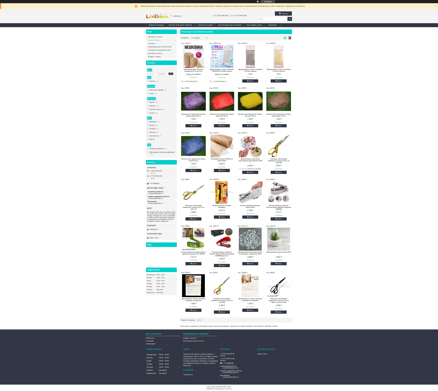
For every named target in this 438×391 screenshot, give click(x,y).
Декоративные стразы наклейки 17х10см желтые (279, 70)
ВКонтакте (150, 338)
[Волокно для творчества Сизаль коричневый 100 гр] (278, 101)
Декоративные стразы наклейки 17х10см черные (250, 70)
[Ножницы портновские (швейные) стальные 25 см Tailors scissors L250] (278, 285)
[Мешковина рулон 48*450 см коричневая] (222, 146)
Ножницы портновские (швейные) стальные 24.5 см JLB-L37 (193, 207)
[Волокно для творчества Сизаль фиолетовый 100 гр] (193, 101)
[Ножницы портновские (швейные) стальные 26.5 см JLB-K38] (222, 285)
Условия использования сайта (159, 50)
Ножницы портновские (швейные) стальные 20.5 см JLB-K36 (278, 160)
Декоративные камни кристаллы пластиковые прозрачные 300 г (250, 253)
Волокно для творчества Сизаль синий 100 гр (193, 160)
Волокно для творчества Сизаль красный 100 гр (222, 115)
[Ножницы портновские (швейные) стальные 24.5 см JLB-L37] (193, 192)
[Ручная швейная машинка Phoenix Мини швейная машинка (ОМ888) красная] (222, 239)
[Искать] (289, 19)
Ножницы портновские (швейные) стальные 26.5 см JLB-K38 (222, 300)
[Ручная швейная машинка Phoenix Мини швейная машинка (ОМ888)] (278, 192)
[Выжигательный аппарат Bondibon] (222, 192)
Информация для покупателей (159, 47)
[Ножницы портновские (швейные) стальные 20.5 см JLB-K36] (278, 146)
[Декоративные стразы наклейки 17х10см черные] (250, 56)
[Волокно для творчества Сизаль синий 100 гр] (193, 146)
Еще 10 (151, 139)
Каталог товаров (154, 40)
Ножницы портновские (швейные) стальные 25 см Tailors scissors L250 (279, 300)
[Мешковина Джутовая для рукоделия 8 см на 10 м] (193, 56)
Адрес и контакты (190, 338)
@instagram (151, 344)
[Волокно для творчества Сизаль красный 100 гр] (222, 101)
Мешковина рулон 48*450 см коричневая (222, 160)
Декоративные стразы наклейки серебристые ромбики (250, 299)
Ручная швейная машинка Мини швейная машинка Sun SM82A (193, 253)
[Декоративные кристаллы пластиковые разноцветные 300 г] (250, 146)
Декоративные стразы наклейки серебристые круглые (193, 299)
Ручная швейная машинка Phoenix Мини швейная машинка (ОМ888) (278, 207)
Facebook (150, 341)
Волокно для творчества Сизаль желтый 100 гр (250, 115)
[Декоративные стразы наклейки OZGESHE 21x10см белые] (222, 56)
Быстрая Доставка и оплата (230, 25)
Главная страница (156, 25)
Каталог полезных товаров (180, 25)
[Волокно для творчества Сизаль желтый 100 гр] (250, 101)
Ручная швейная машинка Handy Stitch (250, 206)
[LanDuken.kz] (159, 18)
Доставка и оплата (155, 37)
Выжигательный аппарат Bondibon (222, 206)
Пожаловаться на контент (223, 389)
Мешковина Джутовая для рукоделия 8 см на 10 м (193, 70)
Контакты (151, 43)
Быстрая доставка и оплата (193, 341)
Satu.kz (229, 387)
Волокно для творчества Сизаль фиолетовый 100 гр (193, 115)
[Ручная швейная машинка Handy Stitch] (250, 192)
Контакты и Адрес (205, 25)
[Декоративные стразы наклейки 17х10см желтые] (278, 56)
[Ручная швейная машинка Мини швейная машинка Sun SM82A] (193, 239)
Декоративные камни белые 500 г (279, 253)
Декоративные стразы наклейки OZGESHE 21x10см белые (222, 70)
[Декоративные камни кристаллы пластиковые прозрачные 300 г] (250, 239)
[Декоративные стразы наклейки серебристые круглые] (193, 285)
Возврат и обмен (154, 57)
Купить (251, 81)
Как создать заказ (254, 25)
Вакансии (272, 25)
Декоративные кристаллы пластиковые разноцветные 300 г (250, 160)
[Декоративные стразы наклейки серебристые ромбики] (250, 285)
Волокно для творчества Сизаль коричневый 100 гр (279, 115)
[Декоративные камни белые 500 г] (278, 239)
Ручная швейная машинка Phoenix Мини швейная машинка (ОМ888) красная (222, 254)
